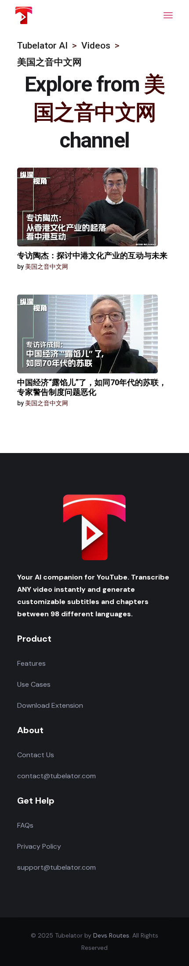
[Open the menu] (168, 15)
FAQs (25, 825)
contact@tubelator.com (56, 775)
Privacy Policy (39, 846)
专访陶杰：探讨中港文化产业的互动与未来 (92, 255)
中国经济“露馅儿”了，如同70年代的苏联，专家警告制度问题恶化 (92, 387)
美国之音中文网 (46, 266)
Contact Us (35, 754)
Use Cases (34, 684)
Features (31, 663)
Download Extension (50, 705)
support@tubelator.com (56, 867)
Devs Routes (111, 935)
